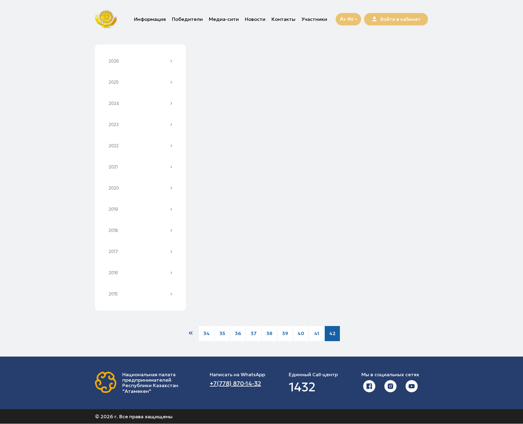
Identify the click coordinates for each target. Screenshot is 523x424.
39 (285, 333)
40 (301, 333)
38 (269, 333)
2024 (114, 103)
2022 (114, 145)
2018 (113, 230)
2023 (114, 124)
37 (254, 333)
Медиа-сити (224, 19)
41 (316, 333)
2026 (114, 61)
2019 (113, 209)
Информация (150, 19)
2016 (113, 272)
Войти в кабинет (400, 19)
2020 (114, 188)
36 (238, 333)
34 (206, 333)
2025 (114, 82)
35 (222, 333)
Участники (314, 19)
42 (332, 333)
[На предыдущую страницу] (191, 333)
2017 (113, 251)
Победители (187, 19)
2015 (113, 293)
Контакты (283, 19)
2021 (113, 166)
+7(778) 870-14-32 (235, 383)
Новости (255, 19)
